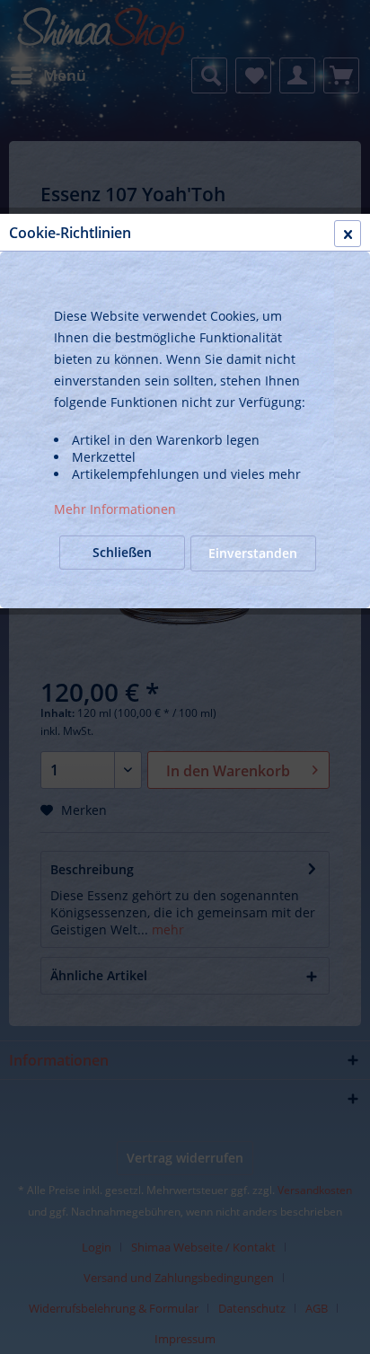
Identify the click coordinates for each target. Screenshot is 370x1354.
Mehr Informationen (115, 509)
